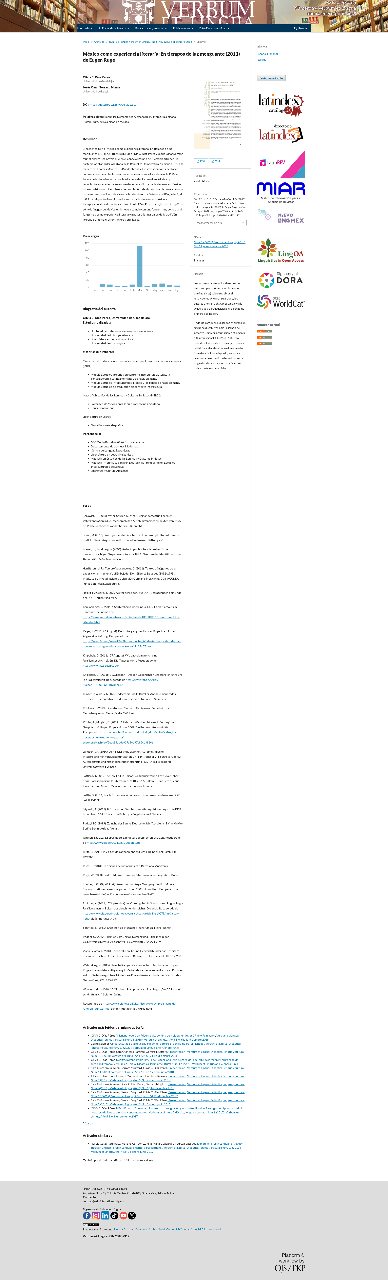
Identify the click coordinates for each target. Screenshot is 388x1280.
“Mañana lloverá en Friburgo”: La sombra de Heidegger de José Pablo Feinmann (165, 1035)
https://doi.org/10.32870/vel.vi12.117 (113, 104)
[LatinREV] (281, 176)
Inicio (86, 41)
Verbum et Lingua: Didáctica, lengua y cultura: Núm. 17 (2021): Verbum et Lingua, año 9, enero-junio (176, 1063)
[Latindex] (281, 143)
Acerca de (83, 28)
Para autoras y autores (149, 28)
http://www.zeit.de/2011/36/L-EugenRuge (113, 842)
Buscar (302, 28)
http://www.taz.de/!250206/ (101, 665)
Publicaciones (182, 28)
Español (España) (267, 53)
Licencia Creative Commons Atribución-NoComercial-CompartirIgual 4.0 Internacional (167, 1229)
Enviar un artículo (271, 78)
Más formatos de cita (209, 222)
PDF (202, 161)
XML (217, 161)
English (261, 60)
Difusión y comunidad (213, 28)
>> (91, 1123)
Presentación (177, 1051)
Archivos (99, 41)
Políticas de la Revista (113, 28)
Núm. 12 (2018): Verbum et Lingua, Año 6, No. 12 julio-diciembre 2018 (150, 41)
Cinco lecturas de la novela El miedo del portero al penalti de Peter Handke (157, 1043)
